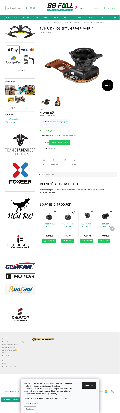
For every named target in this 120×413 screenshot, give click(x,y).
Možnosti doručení (69, 136)
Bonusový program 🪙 (9, 350)
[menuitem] (11, 17)
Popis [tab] (41, 175)
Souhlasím (89, 385)
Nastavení (30, 409)
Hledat (27, 8)
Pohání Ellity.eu (46, 125)
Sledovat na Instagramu (22, 108)
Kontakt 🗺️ (6, 355)
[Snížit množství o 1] (48, 143)
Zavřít (44, 156)
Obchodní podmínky (8, 347)
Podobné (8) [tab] (49, 175)
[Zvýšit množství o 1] (48, 141)
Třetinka (4, 358)
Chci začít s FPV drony (9, 366)
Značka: (45, 32)
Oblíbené (5, 353)
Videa (4, 364)
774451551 (12, 122)
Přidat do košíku (61, 142)
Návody (4, 361)
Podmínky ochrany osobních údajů (13, 342)
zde (36, 403)
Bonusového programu (60, 122)
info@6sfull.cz (14, 119)
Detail (105, 241)
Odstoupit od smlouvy (10, 399)
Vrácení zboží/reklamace (10, 345)
